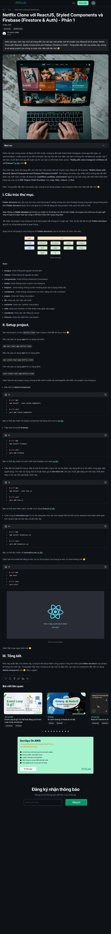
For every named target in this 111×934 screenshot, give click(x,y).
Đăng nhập (83, 3)
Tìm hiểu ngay (28, 769)
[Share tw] (19, 678)
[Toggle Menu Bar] (93, 3)
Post (9, 10)
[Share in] (23, 678)
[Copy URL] (27, 678)
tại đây (17, 163)
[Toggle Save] (10, 678)
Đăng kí (76, 802)
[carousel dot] (42, 731)
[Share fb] (14, 678)
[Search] (74, 3)
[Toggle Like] (6, 678)
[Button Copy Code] (105, 395)
